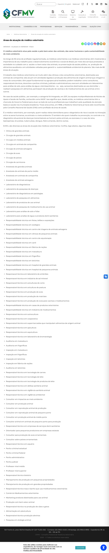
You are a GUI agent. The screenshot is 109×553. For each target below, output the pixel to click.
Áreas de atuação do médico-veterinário (23, 40)
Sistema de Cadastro (73, 17)
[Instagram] (95, 43)
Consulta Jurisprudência (93, 16)
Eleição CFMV (95, 26)
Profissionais (46, 26)
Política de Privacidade (32, 551)
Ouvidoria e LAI (103, 16)
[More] (104, 43)
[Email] (101, 43)
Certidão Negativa (53, 16)
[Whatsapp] (82, 43)
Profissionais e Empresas (62, 16)
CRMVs (84, 26)
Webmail (76, 4)
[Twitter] (91, 43)
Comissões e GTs (30, 26)
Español (61, 4)
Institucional (15, 26)
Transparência (71, 26)
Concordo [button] (80, 548)
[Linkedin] (98, 43)
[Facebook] (88, 43)
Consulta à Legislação (82, 16)
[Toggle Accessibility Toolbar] (103, 547)
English (68, 4)
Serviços (58, 26)
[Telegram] (85, 43)
